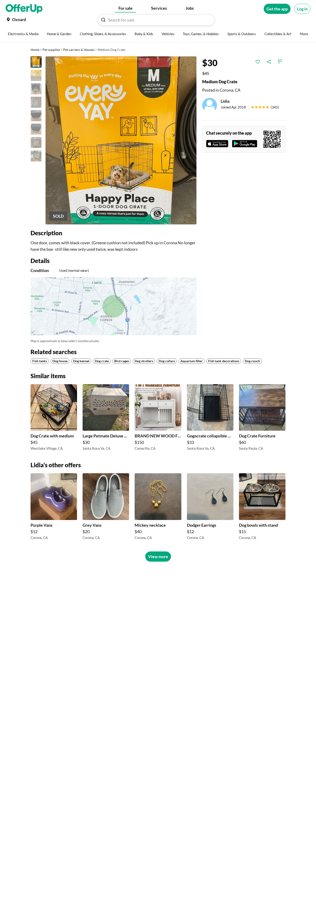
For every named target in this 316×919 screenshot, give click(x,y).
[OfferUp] (24, 8)
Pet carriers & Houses (78, 50)
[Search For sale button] (103, 20)
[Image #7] (36, 142)
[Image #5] (36, 115)
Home (35, 50)
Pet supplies (51, 50)
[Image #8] (36, 156)
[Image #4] (36, 102)
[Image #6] (36, 129)
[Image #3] (36, 89)
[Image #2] (36, 75)
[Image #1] (36, 62)
